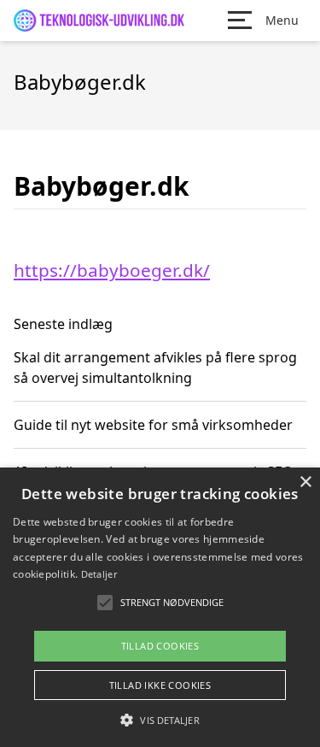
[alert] (160, 607)
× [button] (305, 482)
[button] (159, 719)
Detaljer (99, 574)
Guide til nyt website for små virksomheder (153, 424)
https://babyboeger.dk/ (112, 270)
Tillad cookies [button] (160, 645)
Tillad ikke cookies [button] (160, 685)
